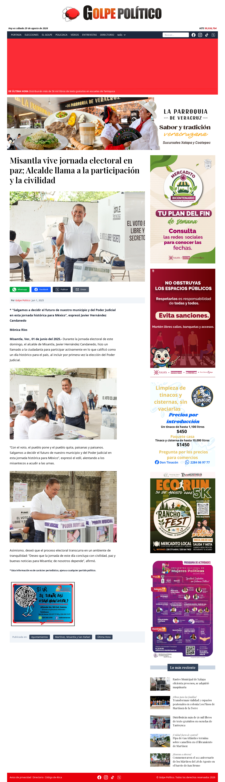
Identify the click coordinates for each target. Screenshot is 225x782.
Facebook (43, 289)
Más (119, 34)
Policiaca (61, 34)
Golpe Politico (22, 300)
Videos (75, 34)
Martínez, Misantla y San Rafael (72, 636)
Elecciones (32, 34)
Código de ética (53, 777)
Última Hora (104, 636)
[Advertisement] (112, 64)
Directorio (107, 34)
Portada (16, 34)
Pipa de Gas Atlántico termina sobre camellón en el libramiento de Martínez (60, 91)
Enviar (83, 289)
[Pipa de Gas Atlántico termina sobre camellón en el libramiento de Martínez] (160, 740)
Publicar (64, 289)
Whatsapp (22, 289)
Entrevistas (89, 34)
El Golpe (47, 34)
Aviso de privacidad (20, 777)
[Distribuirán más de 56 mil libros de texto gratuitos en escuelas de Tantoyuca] (160, 722)
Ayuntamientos (39, 636)
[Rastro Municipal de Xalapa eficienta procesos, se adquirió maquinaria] (160, 684)
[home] (112, 13)
